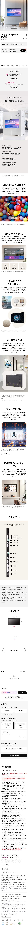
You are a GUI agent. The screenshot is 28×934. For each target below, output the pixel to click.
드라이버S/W (20, 710)
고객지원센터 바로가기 (14, 755)
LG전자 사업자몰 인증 (5, 863)
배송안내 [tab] (3, 770)
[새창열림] (2, 920)
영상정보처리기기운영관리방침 (7, 859)
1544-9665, (20, 879)
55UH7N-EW (5, 39)
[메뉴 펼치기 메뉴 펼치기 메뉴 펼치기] (26, 66)
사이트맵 (3, 855)
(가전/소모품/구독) (19, 875)
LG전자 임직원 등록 (18, 859)
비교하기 (23, 38)
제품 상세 (3, 65)
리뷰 (12, 65)
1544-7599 (18, 877)
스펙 (8, 65)
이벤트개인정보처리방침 (13, 857)
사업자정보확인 (4, 896)
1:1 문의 (2, 874)
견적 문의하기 (14, 78)
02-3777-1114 (12, 872)
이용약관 (7, 855)
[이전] (12, 28)
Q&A (18, 65)
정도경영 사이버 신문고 (15, 863)
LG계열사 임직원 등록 (5, 861)
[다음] (15, 28)
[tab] (7, 725)
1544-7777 (6, 880)
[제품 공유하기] (26, 35)
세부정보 (5, 453)
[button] (19, 1)
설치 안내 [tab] (15, 770)
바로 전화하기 (14, 87)
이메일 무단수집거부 (14, 855)
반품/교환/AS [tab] (9, 770)
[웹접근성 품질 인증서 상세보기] (19, 923)
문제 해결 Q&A (7, 710)
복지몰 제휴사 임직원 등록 (16, 861)
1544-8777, (16, 882)
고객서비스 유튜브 (5, 914)
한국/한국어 (4, 916)
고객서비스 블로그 (13, 914)
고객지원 (24, 65)
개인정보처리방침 (4, 857)
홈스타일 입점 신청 (5, 865)
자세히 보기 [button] (15, 718)
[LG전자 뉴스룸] (14, 920)
